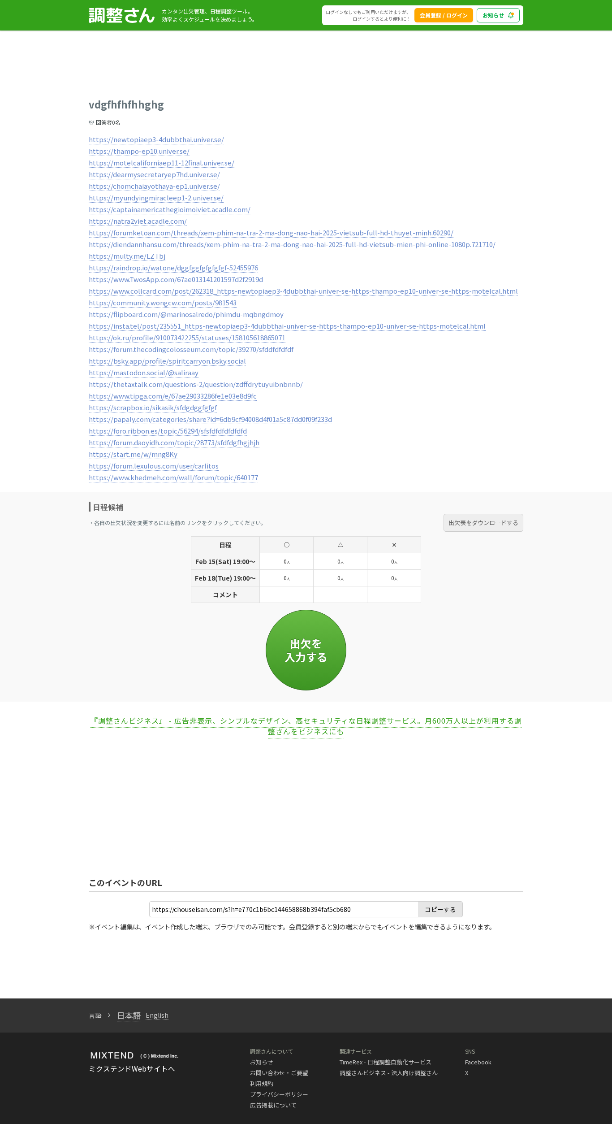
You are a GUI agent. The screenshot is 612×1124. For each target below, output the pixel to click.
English (157, 1015)
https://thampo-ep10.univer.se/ (139, 151)
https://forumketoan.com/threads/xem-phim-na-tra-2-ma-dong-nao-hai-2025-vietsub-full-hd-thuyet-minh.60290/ (271, 232)
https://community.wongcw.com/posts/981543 (163, 302)
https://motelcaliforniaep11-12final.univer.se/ (161, 162)
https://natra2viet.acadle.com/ (138, 221)
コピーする (440, 909)
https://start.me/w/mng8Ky (133, 454)
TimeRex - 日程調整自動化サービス (385, 1062)
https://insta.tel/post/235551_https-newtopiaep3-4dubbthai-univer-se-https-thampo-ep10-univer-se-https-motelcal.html (287, 325)
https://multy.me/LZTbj (127, 255)
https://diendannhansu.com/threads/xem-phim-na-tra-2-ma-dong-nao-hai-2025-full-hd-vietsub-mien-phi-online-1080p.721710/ (292, 244)
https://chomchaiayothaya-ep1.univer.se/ (154, 186)
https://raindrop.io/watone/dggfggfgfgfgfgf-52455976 (173, 267)
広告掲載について (273, 1105)
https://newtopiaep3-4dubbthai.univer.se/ (156, 139)
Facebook (478, 1062)
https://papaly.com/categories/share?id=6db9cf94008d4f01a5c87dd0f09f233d (210, 419)
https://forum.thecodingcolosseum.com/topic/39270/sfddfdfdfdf (191, 349)
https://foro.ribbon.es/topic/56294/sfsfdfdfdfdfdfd (168, 430)
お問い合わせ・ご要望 (279, 1072)
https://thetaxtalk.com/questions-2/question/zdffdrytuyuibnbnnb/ (196, 384)
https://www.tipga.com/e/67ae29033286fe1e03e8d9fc (173, 395)
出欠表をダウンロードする (483, 522)
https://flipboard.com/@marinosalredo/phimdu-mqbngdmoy (186, 314)
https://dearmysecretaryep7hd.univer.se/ (154, 174)
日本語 (129, 1015)
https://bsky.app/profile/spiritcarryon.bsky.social (167, 360)
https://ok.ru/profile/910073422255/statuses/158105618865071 (187, 337)
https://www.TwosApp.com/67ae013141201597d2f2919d (176, 279)
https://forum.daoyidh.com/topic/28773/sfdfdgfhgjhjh (174, 442)
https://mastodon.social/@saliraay (143, 372)
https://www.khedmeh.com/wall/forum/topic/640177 (173, 477)
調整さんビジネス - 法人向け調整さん (389, 1072)
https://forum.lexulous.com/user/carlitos (154, 465)
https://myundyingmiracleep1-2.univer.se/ (156, 197)
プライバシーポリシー (279, 1094)
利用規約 (261, 1083)
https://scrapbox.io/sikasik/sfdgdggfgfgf (153, 407)
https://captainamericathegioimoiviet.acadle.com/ (169, 209)
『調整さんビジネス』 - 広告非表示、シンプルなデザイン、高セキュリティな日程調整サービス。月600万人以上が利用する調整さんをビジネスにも (306, 726)
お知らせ (493, 15)
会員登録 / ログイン (444, 15)
